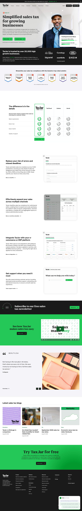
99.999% (12, 57)
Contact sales (76, 5)
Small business (31, 478)
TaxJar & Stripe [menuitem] (40, 5)
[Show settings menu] (76, 340)
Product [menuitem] (12, 5)
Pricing (56, 479)
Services (30, 493)
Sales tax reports (19, 485)
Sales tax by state (45, 481)
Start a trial (6, 39)
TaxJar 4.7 (7, 12)
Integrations (18, 487)
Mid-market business (32, 476)
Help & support (44, 489)
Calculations (5, 427)
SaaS (30, 491)
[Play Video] (42, 340)
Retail (30, 485)
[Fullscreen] (78, 340)
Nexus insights (18, 483)
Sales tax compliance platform (21, 476)
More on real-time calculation (12, 215)
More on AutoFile (10, 177)
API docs (43, 491)
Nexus (62, 427)
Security (69, 478)
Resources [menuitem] (34, 5)
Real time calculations (20, 478)
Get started (39, 463)
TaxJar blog (44, 487)
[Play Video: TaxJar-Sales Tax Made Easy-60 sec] (60, 328)
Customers (57, 474)
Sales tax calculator (45, 483)
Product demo (44, 485)
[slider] (57, 340)
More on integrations (10, 254)
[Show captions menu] (71, 340)
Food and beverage (32, 487)
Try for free (69, 5)
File (42, 427)
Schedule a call (52, 1)
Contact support (71, 483)
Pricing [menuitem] (23, 5)
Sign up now (73, 307)
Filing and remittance (20, 481)
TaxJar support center (11, 288)
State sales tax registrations (21, 489)
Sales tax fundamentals (46, 478)
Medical (30, 489)
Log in (64, 5)
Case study (5, 388)
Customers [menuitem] (28, 5)
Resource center (45, 476)
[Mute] (73, 340)
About (69, 476)
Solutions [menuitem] (17, 5)
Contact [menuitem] (47, 5)
